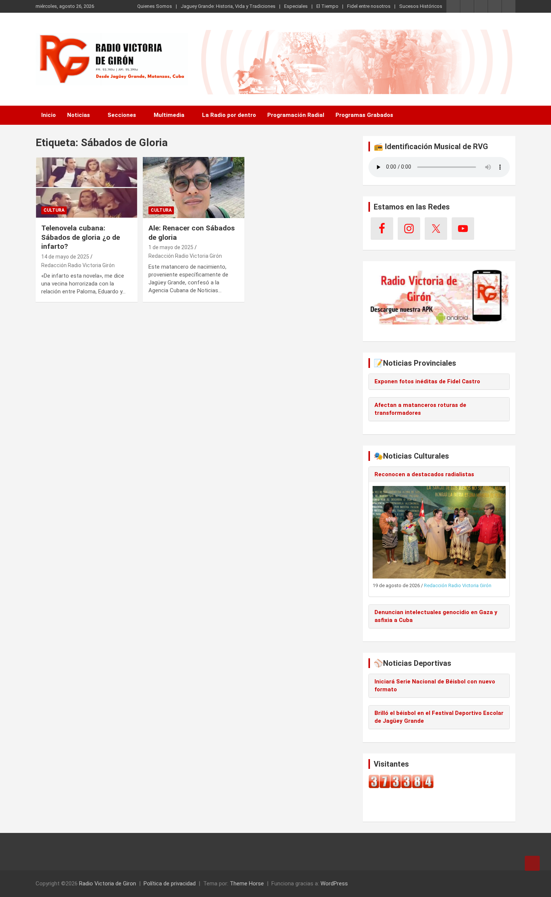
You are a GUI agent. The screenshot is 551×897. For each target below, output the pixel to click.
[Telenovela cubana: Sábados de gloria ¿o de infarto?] (86, 187)
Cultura (53, 210)
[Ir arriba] (532, 863)
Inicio (48, 115)
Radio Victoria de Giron (107, 883)
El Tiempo (327, 6)
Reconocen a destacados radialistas (424, 474)
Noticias (78, 115)
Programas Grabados (364, 115)
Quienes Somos (154, 6)
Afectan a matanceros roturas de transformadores (420, 409)
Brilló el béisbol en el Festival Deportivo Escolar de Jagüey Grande (438, 717)
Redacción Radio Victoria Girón (78, 265)
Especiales (296, 6)
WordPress (334, 883)
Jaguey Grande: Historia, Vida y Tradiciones (228, 6)
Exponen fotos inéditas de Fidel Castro (427, 381)
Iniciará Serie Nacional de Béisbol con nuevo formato (434, 685)
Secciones (122, 115)
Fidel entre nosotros (369, 6)
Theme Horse (247, 883)
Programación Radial (295, 115)
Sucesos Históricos (420, 6)
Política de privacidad (170, 883)
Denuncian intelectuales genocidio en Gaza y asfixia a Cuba (435, 616)
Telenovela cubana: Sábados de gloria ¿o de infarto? (80, 237)
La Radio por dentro (229, 115)
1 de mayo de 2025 (170, 247)
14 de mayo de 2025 (65, 257)
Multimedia (169, 115)
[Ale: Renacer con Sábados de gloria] (193, 187)
